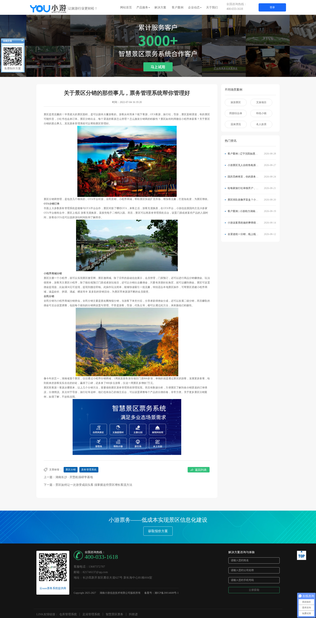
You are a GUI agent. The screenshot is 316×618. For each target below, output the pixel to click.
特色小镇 (261, 113)
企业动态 (194, 7)
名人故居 (261, 124)
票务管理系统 (89, 469)
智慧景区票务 (114, 614)
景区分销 (70, 469)
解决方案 (160, 7)
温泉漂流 (236, 124)
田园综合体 (235, 113)
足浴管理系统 (91, 614)
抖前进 (133, 614)
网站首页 (126, 7)
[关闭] (20, 41)
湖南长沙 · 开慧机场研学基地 (74, 477)
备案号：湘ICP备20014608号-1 (161, 593)
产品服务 (142, 7)
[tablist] (158, 71)
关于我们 (212, 7)
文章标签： (55, 469)
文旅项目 (261, 102)
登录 (272, 7)
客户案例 (177, 7)
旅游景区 (236, 102)
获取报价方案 (158, 531)
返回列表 (201, 469)
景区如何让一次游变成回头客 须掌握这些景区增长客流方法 (93, 484)
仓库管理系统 (68, 614)
